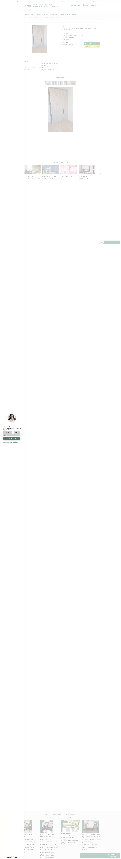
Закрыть (19, 1)
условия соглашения (10, 443)
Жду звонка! (12, 438)
